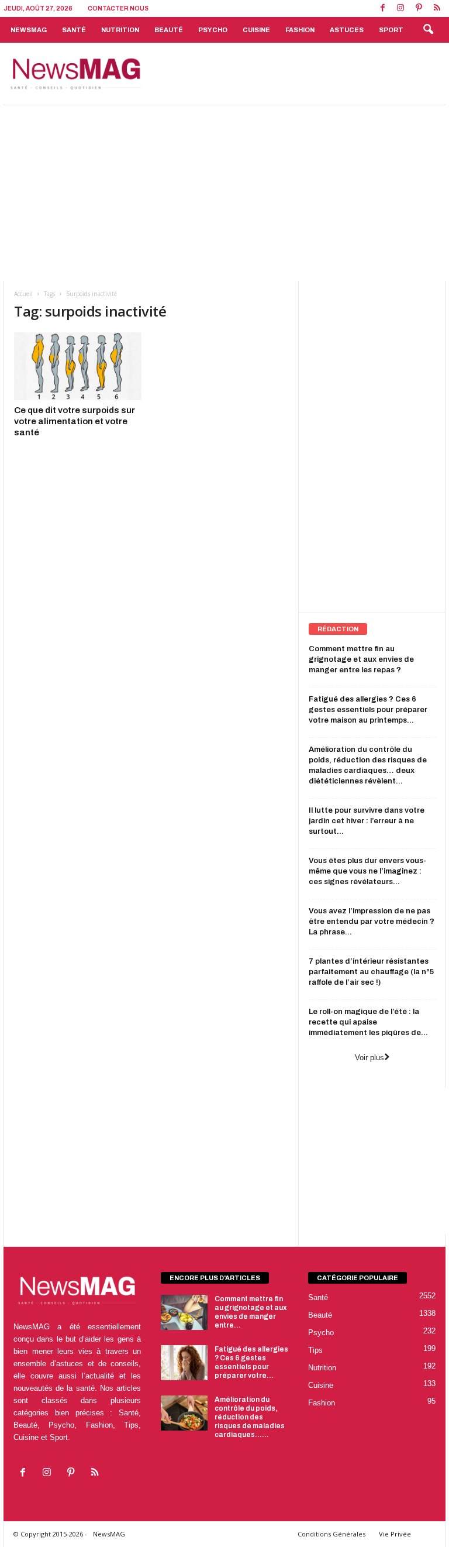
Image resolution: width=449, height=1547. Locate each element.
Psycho (212, 29)
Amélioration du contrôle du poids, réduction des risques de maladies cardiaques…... (250, 1417)
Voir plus (369, 1057)
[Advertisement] (297, 73)
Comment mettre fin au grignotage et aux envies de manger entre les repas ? (361, 659)
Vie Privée (395, 1533)
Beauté (168, 29)
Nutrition (120, 29)
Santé (74, 29)
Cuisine (256, 29)
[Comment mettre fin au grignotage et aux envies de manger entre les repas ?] (184, 1312)
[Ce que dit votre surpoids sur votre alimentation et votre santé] (77, 366)
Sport (391, 29)
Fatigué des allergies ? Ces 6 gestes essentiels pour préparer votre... (251, 1362)
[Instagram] (400, 8)
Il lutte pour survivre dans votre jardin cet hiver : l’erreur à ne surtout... (366, 821)
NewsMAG (29, 29)
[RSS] (437, 8)
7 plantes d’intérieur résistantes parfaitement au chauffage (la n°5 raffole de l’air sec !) (371, 971)
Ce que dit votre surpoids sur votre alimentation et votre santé (74, 421)
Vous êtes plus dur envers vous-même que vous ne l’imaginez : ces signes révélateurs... (367, 871)
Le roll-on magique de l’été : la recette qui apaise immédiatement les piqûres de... (368, 1022)
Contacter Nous (118, 8)
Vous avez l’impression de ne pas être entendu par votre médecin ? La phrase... (371, 921)
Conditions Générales (331, 1533)
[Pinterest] (419, 8)
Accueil (23, 294)
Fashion (300, 29)
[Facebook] (382, 8)
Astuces (347, 29)
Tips (315, 1350)
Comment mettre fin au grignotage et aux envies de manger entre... (251, 1312)
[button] (428, 30)
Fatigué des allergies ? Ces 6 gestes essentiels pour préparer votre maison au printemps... (368, 709)
